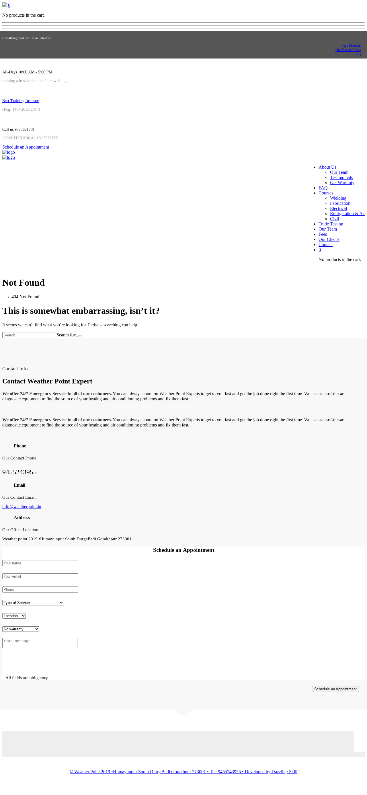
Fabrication (340, 203)
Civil (334, 218)
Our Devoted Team (348, 50)
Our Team (339, 172)
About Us (327, 167)
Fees (323, 234)
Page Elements (351, 46)
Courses (326, 192)
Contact (326, 244)
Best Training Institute (20, 101)
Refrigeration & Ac (347, 213)
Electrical (338, 208)
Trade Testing (331, 223)
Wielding (338, 198)
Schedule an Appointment (25, 147)
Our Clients (329, 239)
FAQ (357, 54)
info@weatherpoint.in (21, 506)
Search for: (66, 334)
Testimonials (341, 177)
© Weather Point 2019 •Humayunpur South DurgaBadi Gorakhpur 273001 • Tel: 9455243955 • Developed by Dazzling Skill (183, 771)
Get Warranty (342, 182)
